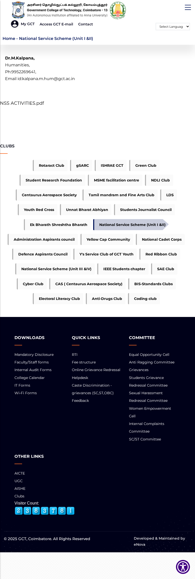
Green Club (145, 165)
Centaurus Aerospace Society (49, 195)
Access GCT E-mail (56, 24)
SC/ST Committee (145, 439)
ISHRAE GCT (112, 165)
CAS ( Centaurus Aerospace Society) (88, 284)
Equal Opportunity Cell (149, 354)
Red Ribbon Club (161, 254)
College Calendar (29, 377)
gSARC (82, 165)
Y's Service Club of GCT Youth (106, 254)
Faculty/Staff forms (31, 362)
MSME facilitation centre (116, 180)
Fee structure (84, 362)
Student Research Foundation (54, 180)
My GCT (28, 24)
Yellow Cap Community (108, 239)
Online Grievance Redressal (96, 370)
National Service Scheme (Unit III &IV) (56, 269)
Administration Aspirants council (44, 239)
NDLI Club (160, 180)
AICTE (19, 473)
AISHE (19, 488)
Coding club (145, 298)
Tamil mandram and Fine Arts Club (121, 195)
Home (9, 38)
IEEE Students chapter (124, 269)
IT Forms (22, 385)
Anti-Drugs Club (107, 298)
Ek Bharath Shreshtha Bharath (58, 224)
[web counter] (44, 511)
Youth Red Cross (39, 209)
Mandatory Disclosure (34, 354)
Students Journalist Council (146, 209)
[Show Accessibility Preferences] (183, 567)
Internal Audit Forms (33, 370)
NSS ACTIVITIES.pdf (22, 103)
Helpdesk (80, 377)
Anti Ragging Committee (151, 362)
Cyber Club (33, 284)
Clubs (19, 496)
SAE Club (165, 269)
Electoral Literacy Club (59, 298)
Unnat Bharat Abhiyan (87, 209)
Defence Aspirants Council (43, 254)
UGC (18, 481)
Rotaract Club (51, 165)
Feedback (80, 400)
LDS (170, 195)
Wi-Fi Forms (25, 393)
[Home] (67, 10)
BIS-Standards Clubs (153, 284)
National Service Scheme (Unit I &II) (132, 224)
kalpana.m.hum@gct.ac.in (48, 78)
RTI (74, 354)
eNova (139, 544)
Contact (85, 24)
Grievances (139, 370)
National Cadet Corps (162, 239)
